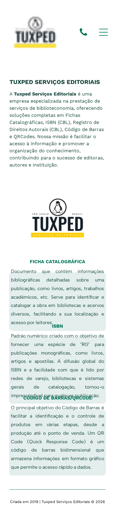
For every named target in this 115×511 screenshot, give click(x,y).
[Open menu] (103, 32)
